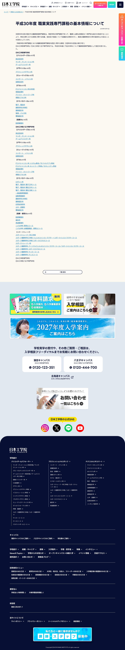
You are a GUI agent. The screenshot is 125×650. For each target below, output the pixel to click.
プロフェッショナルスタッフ (59, 461)
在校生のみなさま (61, 575)
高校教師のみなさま (42, 575)
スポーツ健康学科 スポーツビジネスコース (30, 249)
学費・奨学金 (74, 6)
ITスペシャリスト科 (93, 468)
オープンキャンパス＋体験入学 (61, 553)
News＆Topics (16, 553)
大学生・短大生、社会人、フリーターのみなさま (64, 571)
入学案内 (64, 6)
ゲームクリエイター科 (23, 64)
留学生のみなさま (35, 571)
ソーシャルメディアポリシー (58, 621)
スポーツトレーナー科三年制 (26, 235)
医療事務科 (19, 123)
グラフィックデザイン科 (24, 72)
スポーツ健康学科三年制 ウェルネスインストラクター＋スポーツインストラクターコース (46, 238)
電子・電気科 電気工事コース (26, 190)
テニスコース (17, 521)
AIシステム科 (91, 471)
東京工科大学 (16, 607)
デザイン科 (16, 486)
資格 (42, 549)
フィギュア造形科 (92, 504)
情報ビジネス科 (21, 97)
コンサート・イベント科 (24, 79)
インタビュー (90, 549)
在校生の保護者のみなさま (21, 575)
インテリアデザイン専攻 (20, 496)
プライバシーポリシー (35, 621)
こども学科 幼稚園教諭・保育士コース (29, 228)
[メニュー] (120, 5)
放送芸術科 (19, 59)
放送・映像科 (54, 471)
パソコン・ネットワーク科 (25, 95)
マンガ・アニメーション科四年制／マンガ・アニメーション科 (26, 466)
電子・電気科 (20, 105)
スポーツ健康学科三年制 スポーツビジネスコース (33, 240)
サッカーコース (18, 518)
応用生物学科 (20, 204)
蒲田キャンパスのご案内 (20, 538)
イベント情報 (85, 6)
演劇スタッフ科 (55, 475)
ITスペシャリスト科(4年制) (25, 89)
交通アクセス (70, 3)
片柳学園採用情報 (35, 592)
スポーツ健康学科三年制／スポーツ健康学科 (26, 512)
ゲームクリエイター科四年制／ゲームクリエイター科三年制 (26, 475)
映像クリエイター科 (19, 480)
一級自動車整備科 (22, 193)
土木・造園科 (20, 207)
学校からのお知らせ (36, 553)
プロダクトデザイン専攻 (20, 499)
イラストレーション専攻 (20, 493)
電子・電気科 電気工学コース (26, 187)
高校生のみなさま (17, 571)
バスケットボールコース (20, 524)
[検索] (91, 3)
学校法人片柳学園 (17, 592)
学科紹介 (24, 6)
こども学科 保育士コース (24, 226)
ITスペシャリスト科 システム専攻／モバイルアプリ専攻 (35, 163)
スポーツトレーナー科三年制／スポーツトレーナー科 (63, 485)
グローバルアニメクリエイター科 (23, 471)
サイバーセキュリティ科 (95, 465)
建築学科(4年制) (21, 107)
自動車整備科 (20, 196)
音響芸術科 (19, 82)
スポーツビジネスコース (57, 499)
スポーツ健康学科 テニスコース (27, 255)
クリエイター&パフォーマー (21, 461)
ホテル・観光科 (55, 478)
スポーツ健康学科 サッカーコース (27, 252)
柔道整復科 (19, 223)
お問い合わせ (27, 557)
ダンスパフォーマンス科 (20, 506)
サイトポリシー (17, 621)
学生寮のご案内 (63, 538)
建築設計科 (19, 110)
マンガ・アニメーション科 (25, 62)
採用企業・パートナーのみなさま (23, 578)
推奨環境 (76, 621)
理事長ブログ (43, 557)
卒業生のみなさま (79, 575)
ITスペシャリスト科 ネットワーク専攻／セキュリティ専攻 (36, 166)
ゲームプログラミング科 (95, 478)
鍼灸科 (18, 220)
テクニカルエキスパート (94, 461)
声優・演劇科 (17, 509)
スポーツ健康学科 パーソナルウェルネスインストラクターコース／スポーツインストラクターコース (50, 246)
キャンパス (33, 6)
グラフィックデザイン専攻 (21, 489)
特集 (79, 549)
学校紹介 (43, 6)
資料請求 (13, 557)
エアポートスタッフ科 (57, 481)
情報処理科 (19, 92)
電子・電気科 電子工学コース (26, 184)
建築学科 (90, 491)
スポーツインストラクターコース (60, 496)
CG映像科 (16, 483)
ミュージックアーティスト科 (22, 502)
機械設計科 (19, 116)
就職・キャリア (53, 6)
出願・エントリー (83, 3)
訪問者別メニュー (58, 3)
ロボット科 (19, 182)
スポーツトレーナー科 (23, 243)
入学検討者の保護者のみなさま (98, 571)
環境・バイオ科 (21, 113)
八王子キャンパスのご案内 (43, 538)
